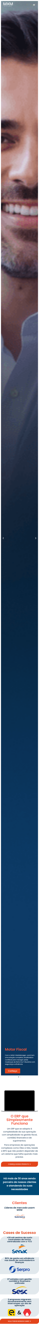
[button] (34, 4)
